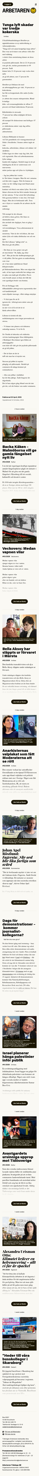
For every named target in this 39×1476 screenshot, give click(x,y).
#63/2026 (6, 462)
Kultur (13, 462)
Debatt (13, 1367)
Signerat (14, 1270)
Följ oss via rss (10, 1434)
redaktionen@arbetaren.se (12, 1427)
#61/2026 (6, 1065)
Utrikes (13, 1065)
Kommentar (15, 868)
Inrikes (6, 36)
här (3, 957)
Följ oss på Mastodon (12, 1432)
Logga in (7, 4)
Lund (18, 957)
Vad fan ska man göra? (12, 939)
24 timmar (19, 971)
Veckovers (15, 556)
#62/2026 (6, 660)
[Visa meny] (36, 4)
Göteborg (26, 957)
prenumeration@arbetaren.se (17, 1460)
